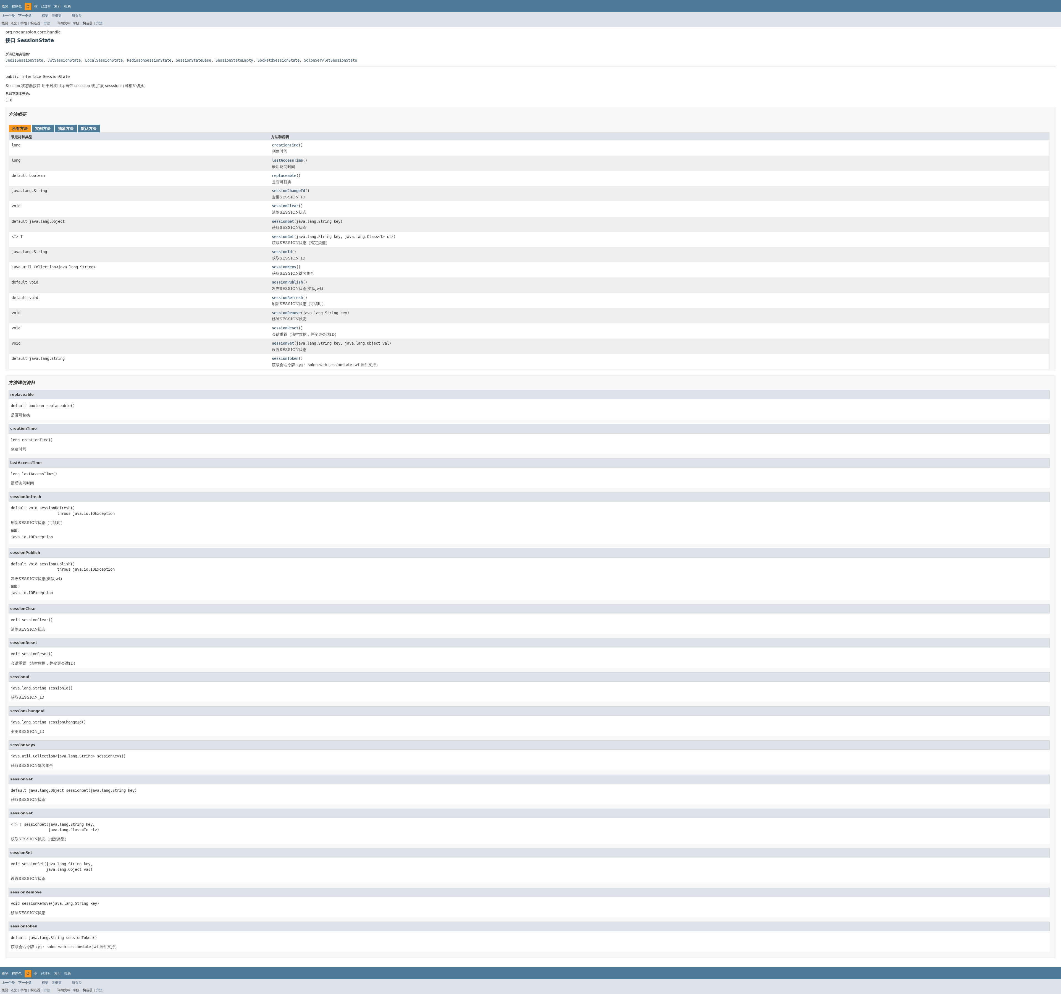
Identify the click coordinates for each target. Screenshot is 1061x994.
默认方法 (88, 128)
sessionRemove (286, 313)
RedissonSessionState (149, 60)
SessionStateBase (193, 60)
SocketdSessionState (279, 60)
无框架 (57, 16)
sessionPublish (287, 282)
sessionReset (285, 328)
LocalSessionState (104, 60)
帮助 (67, 6)
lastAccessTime (287, 160)
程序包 (17, 6)
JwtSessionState (64, 60)
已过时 (46, 6)
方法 (47, 23)
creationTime (285, 145)
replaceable (284, 175)
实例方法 (43, 128)
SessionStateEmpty (234, 60)
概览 (5, 6)
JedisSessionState (24, 60)
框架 (45, 16)
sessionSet (283, 343)
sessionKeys (284, 267)
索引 (57, 6)
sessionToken (285, 358)
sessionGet (283, 221)
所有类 (77, 16)
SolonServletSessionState (330, 60)
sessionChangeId (288, 190)
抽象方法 (65, 128)
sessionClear (285, 206)
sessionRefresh (287, 297)
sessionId (282, 252)
